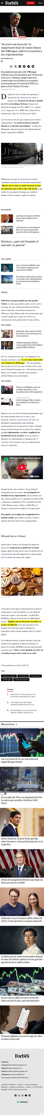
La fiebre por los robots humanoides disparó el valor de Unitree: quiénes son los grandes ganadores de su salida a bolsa (22, 959)
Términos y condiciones (16, 1087)
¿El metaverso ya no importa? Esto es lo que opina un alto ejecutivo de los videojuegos (28, 230)
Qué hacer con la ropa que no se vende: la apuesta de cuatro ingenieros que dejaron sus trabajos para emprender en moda (23, 695)
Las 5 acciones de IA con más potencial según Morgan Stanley (19, 760)
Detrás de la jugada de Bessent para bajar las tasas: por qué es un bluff (22, 881)
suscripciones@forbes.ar (17, 1074)
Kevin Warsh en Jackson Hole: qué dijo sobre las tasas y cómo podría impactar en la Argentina (22, 842)
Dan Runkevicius (7, 58)
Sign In (40, 3)
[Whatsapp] (11, 67)
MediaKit (4, 1084)
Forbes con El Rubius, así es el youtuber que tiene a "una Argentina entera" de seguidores (29, 389)
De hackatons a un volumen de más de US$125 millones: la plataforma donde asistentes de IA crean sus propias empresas (23, 711)
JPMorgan (5, 313)
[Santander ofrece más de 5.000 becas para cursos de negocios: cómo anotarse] (7, 334)
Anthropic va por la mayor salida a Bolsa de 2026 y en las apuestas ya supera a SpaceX (21, 919)
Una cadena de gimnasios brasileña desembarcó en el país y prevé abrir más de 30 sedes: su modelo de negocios (23, 703)
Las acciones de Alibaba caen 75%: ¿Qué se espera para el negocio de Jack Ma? (28, 267)
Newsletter (12, 1084)
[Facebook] (20, 67)
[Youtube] (26, 1095)
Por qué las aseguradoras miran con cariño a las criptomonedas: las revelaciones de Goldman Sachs (29, 280)
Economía (23, 676)
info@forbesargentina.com (14, 1068)
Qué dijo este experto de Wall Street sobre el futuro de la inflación (28, 218)
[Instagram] (22, 1095)
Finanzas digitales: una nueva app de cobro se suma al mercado (21, 1037)
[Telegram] (28, 67)
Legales (28, 1087)
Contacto (20, 1084)
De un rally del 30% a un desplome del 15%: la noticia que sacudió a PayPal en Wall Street (21, 800)
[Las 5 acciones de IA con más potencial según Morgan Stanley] (22, 742)
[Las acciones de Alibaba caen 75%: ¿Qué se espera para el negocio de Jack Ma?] (7, 268)
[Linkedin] (33, 67)
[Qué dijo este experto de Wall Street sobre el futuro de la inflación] (7, 218)
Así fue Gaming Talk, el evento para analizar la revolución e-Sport (28, 402)
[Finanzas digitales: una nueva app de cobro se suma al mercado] (22, 1019)
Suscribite (30, 3)
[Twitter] (15, 67)
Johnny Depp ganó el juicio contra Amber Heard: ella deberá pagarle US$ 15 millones (29, 345)
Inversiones (35, 676)
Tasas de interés (21, 680)
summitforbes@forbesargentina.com (17, 1071)
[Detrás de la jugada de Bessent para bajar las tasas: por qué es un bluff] (22, 863)
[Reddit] (24, 67)
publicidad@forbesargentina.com (17, 1065)
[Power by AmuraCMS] (22, 1102)
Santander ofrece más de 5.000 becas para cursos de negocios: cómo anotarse (28, 333)
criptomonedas (25, 97)
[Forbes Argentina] (11, 3)
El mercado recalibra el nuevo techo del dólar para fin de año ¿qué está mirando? (20, 999)
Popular (10, 689)
